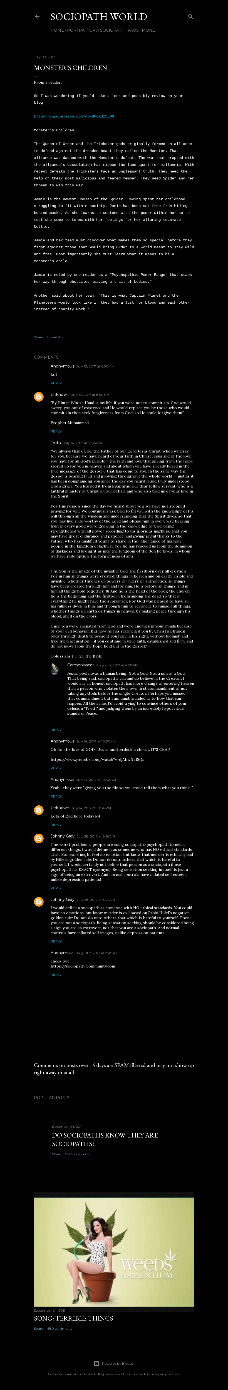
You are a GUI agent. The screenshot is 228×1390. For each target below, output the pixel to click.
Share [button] (38, 337)
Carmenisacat (80, 665)
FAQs (133, 30)
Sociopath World (99, 16)
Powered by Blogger (118, 1363)
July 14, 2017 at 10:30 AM (96, 741)
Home (57, 30)
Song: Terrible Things (73, 1318)
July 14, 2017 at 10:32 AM (96, 780)
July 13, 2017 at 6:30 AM (95, 366)
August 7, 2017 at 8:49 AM (97, 953)
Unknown (60, 394)
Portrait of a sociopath (96, 30)
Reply (56, 383)
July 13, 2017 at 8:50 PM (90, 394)
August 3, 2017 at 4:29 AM (117, 665)
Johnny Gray (63, 836)
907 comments (77, 1154)
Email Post (56, 337)
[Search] (190, 15)
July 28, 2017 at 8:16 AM (96, 836)
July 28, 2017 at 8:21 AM (96, 900)
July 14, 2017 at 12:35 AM (82, 443)
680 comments (59, 1328)
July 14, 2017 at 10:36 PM (91, 808)
